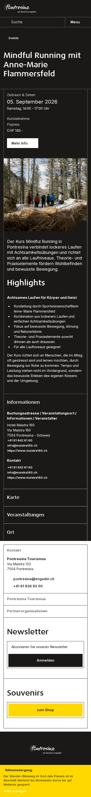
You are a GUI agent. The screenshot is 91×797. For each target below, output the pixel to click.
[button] (45, 402)
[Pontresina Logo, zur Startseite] (20, 8)
